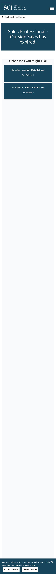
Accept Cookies (11, 569)
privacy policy (29, 565)
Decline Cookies (30, 569)
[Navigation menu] (52, 8)
